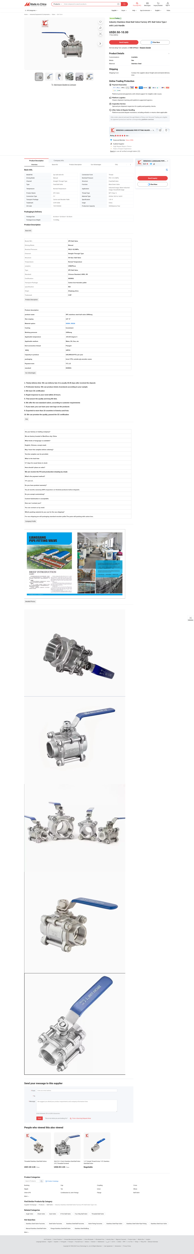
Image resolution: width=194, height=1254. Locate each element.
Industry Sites (110, 1239)
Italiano (87, 1241)
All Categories (31, 10)
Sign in (168, 5)
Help (133, 10)
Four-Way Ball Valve (81, 1214)
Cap (62, 1185)
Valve (53, 14)
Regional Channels (121, 1239)
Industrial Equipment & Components (40, 14)
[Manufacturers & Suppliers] (35, 4)
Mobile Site (141, 1239)
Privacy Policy (127, 1246)
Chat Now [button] (156, 42)
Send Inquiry (123, 42)
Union (99, 1189)
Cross (135, 1185)
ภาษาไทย (130, 1241)
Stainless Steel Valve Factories (35, 1224)
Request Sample (145, 48)
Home (26, 14)
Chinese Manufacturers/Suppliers (73, 1239)
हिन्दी (124, 1241)
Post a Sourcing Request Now (80, 1118)
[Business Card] (167, 170)
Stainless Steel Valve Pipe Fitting (136, 1224)
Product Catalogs (52, 1181)
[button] (126, 164)
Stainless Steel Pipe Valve (114, 1224)
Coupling (100, 1185)
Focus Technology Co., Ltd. (83, 1246)
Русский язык (79, 1241)
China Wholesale (88, 1239)
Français (70, 1241)
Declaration (118, 1246)
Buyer (123, 10)
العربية (107, 1241)
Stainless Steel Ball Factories (75, 1224)
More (26, 1196)
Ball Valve (59, 14)
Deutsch (93, 1241)
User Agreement (108, 1246)
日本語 (119, 1241)
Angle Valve (29, 1214)
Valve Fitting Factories (95, 1224)
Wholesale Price (99, 1239)
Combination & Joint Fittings (70, 1193)
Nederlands (101, 1241)
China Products (57, 1239)
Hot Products (47, 1239)
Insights (148, 1239)
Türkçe (136, 1241)
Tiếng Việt (143, 1241)
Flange (99, 1193)
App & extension (145, 10)
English (50, 1241)
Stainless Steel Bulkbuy (82, 1228)
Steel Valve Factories (55, 1224)
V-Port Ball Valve (65, 1214)
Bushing (26, 1185)
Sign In (112, 151)
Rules (168, 10)
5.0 (144, 164)
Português (63, 1241)
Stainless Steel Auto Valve (159, 1224)
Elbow (135, 1189)
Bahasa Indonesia (153, 1241)
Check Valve (41, 1214)
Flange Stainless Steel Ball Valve (60, 1228)
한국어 (113, 1241)
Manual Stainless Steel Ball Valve (36, 1228)
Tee (62, 1189)
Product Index (132, 1239)
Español (56, 1241)
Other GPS (27, 1193)
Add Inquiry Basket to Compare (65, 85)
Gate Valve (52, 1214)
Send (39, 1118)
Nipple (26, 1189)
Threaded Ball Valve (98, 1214)
